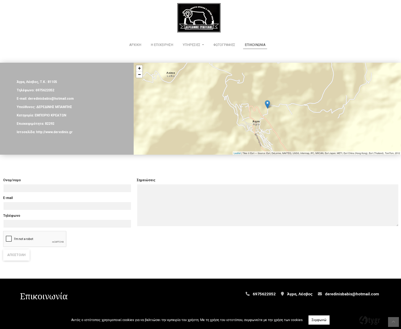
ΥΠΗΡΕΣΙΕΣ (192, 45)
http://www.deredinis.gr (54, 132)
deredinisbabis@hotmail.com (51, 99)
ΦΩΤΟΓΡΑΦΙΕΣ (224, 45)
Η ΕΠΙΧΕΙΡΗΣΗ (162, 45)
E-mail (8, 198)
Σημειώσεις (146, 180)
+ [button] (139, 68)
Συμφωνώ (319, 320)
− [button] (139, 74)
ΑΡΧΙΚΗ (135, 45)
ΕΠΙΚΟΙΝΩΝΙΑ (255, 45)
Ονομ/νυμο (12, 180)
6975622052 (45, 90)
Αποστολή (16, 255)
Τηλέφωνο (11, 216)
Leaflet (237, 153)
